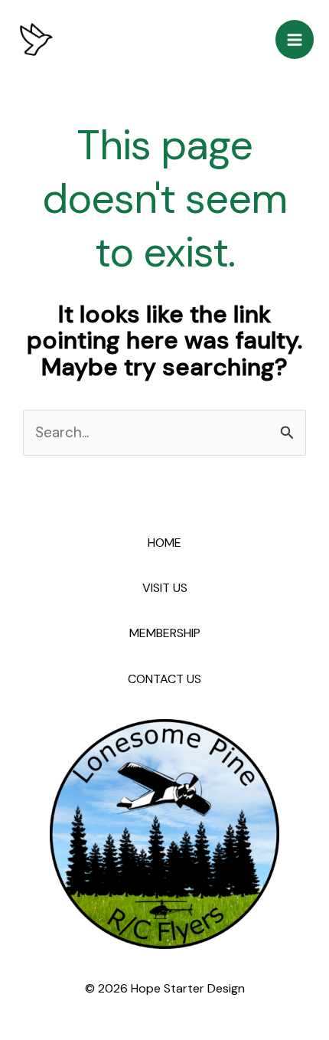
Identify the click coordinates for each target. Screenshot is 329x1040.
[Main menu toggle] (294, 39)
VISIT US (164, 588)
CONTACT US (164, 679)
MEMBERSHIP (164, 633)
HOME (164, 543)
